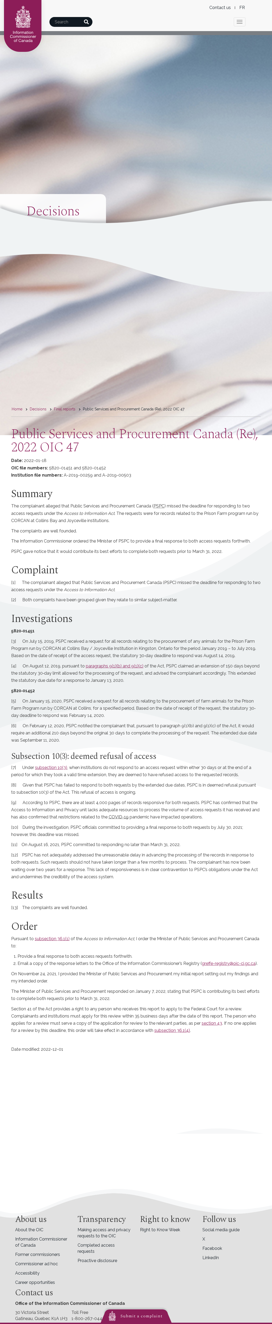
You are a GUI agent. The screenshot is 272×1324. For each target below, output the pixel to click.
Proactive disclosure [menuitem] (97, 1260)
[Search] (86, 22)
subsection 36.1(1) (52, 938)
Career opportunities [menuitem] (35, 1282)
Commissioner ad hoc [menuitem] (36, 1263)
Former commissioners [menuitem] (37, 1254)
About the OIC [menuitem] (29, 1229)
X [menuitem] (203, 1239)
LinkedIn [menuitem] (210, 1257)
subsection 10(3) (51, 767)
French (242, 7)
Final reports (64, 409)
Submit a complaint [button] (141, 1316)
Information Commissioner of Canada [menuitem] (41, 1242)
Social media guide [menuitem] (221, 1229)
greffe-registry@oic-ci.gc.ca (229, 963)
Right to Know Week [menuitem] (160, 1229)
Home (17, 409)
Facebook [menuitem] (212, 1248)
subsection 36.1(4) (172, 1030)
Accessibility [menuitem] (27, 1273)
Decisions (38, 409)
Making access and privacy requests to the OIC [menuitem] (104, 1232)
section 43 (212, 1023)
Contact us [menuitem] (220, 7)
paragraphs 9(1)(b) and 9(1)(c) (114, 666)
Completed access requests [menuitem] (96, 1248)
